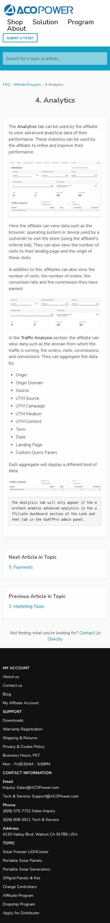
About (16, 29)
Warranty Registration (23, 729)
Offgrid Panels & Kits (21, 878)
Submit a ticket (20, 38)
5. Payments (21, 567)
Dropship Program (19, 904)
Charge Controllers (20, 886)
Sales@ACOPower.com (38, 787)
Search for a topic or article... (33, 58)
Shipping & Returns (20, 738)
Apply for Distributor (21, 913)
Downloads (13, 720)
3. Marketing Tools (26, 606)
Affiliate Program (18, 895)
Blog (7, 694)
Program (81, 22)
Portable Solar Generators (26, 869)
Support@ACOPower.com (55, 796)
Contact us (12, 685)
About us (11, 676)
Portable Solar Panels (22, 860)
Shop (15, 22)
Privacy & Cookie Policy (23, 746)
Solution (45, 22)
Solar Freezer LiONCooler (26, 851)
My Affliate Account (21, 703)
